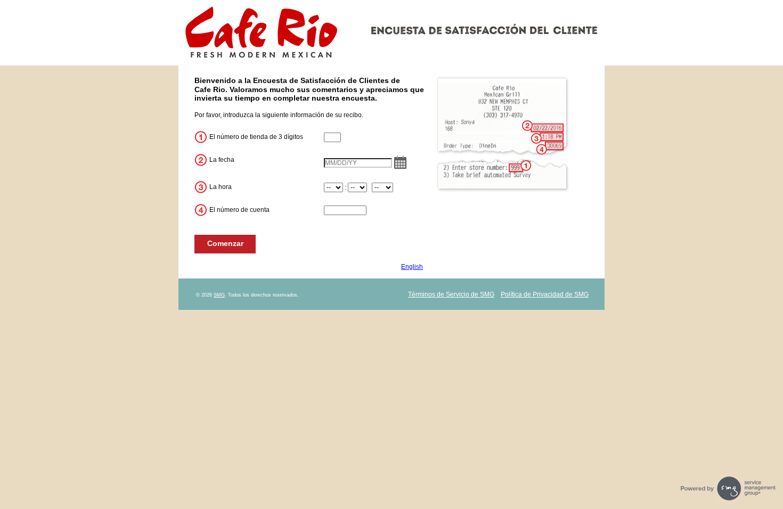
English (412, 266)
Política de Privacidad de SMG (545, 294)
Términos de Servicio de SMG (451, 294)
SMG (219, 295)
